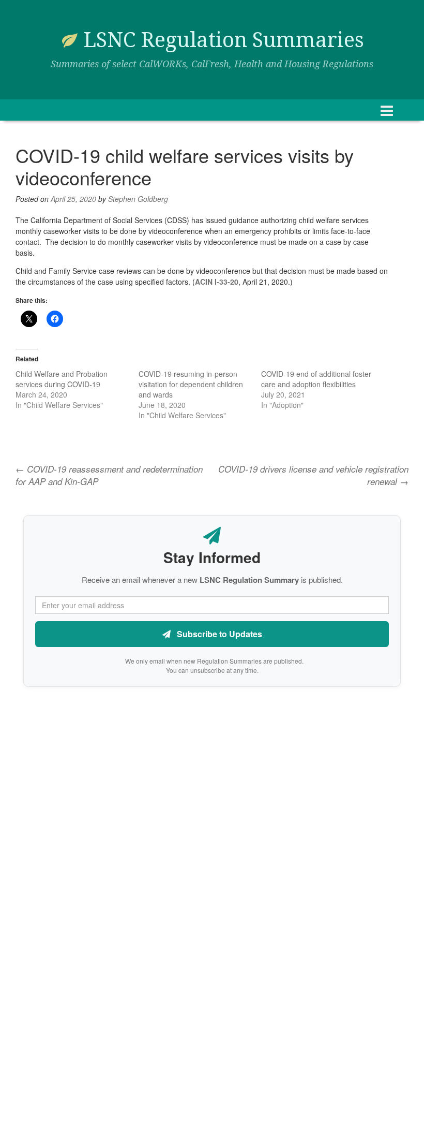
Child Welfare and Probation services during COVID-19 (62, 379)
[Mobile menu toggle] (386, 110)
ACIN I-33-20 (216, 281)
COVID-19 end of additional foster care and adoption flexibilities (316, 379)
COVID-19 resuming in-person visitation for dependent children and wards (191, 384)
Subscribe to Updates (218, 634)
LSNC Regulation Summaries (223, 40)
